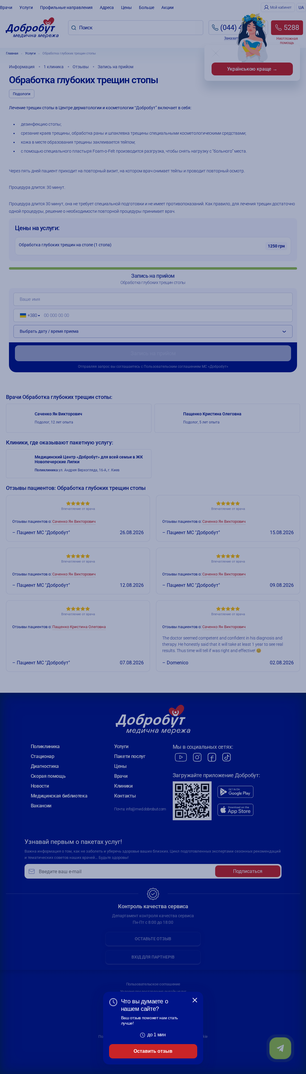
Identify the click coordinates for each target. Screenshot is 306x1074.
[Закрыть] (194, 1000)
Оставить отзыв (153, 1051)
